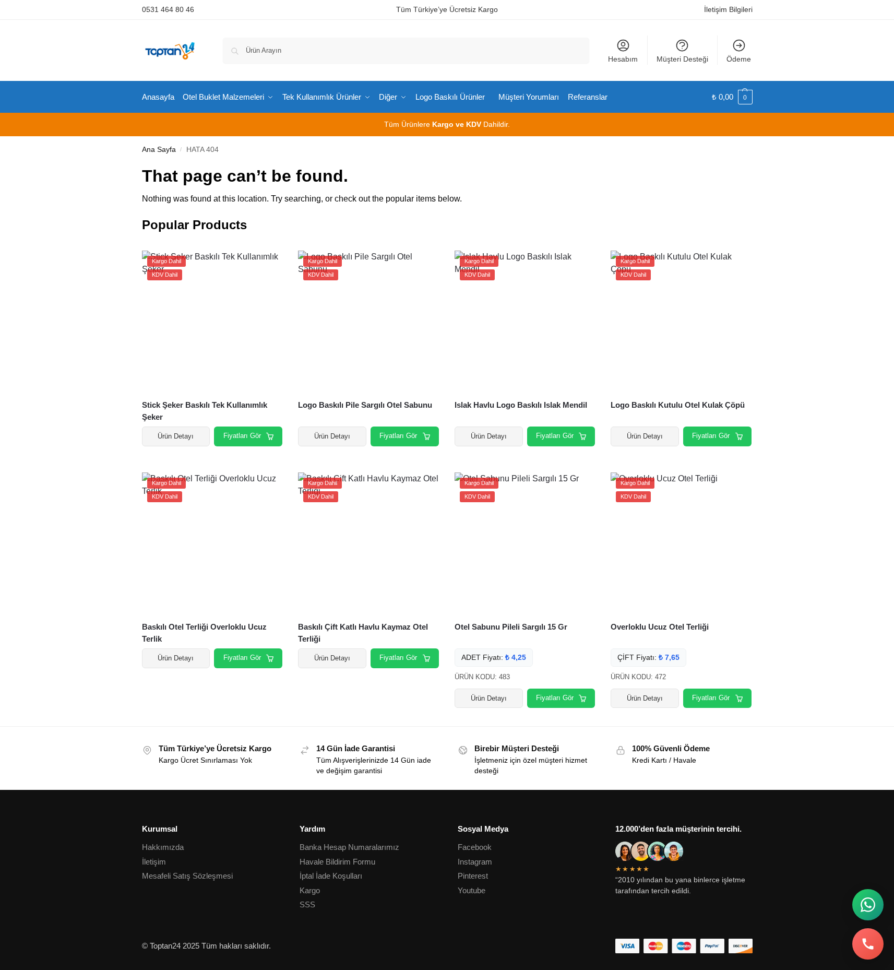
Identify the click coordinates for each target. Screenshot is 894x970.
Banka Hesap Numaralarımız (349, 847)
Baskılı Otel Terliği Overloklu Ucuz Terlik (204, 632)
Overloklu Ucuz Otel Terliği (660, 626)
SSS (307, 904)
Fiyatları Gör (242, 436)
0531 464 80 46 (168, 9)
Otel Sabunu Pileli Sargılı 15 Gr (511, 626)
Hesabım (623, 59)
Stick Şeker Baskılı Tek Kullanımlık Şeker (204, 410)
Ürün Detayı (176, 436)
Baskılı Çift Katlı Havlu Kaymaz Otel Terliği (363, 632)
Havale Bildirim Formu (337, 861)
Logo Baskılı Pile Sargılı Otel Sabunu (365, 404)
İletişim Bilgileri (728, 9)
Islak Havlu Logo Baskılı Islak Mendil (521, 404)
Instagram (475, 861)
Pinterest (473, 875)
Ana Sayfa (159, 149)
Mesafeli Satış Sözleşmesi (187, 875)
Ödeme (738, 59)
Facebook (475, 847)
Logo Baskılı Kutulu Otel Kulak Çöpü (678, 404)
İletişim (154, 861)
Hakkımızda (163, 847)
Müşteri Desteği (682, 59)
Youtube (471, 890)
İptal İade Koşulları (331, 875)
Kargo (310, 890)
